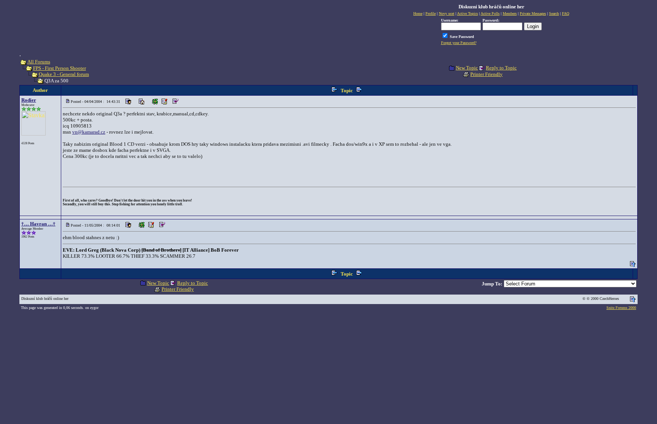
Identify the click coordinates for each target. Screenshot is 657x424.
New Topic (467, 68)
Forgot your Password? (458, 43)
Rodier (28, 100)
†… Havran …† (38, 224)
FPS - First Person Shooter (59, 68)
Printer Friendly (486, 74)
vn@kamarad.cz (88, 132)
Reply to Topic (501, 68)
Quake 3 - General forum (64, 74)
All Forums (38, 62)
